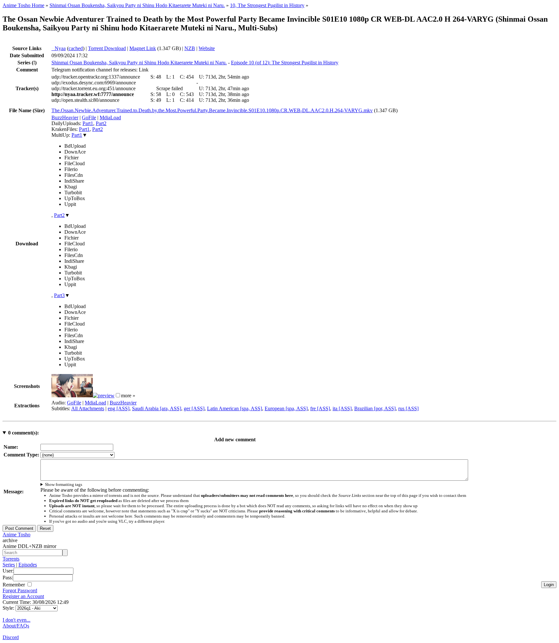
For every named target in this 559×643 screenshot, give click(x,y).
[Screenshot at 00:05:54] (104, 395)
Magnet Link (142, 48)
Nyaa (58, 48)
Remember (14, 584)
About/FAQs (16, 625)
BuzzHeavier (64, 117)
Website (207, 48)
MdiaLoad (110, 117)
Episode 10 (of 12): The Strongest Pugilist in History (284, 62)
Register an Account (23, 596)
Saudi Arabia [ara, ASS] (156, 408)
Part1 (87, 123)
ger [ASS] (194, 408)
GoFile (89, 117)
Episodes (27, 564)
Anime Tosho (16, 534)
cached (76, 48)
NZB (189, 48)
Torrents (11, 559)
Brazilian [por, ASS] (375, 408)
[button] (118, 395)
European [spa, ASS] (286, 408)
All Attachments (87, 408)
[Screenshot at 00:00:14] (72, 395)
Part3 (59, 295)
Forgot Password (20, 590)
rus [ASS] (408, 408)
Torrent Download (107, 48)
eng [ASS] (118, 408)
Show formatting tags (63, 484)
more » (128, 395)
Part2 (101, 123)
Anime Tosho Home (23, 5)
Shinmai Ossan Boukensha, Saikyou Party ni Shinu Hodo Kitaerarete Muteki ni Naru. (137, 5)
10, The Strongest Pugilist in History (267, 5)
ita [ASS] (342, 408)
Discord (11, 637)
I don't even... (16, 620)
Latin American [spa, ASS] (234, 408)
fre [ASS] (320, 408)
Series (9, 564)
